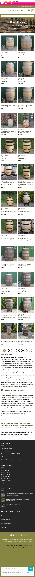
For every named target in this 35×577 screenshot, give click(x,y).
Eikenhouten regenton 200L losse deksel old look (25, 265)
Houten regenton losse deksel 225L (25, 54)
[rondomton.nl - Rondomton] (16, 10)
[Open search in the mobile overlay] (17, 16)
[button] (25, 11)
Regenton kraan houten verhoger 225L (24, 80)
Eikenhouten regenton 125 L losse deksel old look (25, 342)
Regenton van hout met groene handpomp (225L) (8, 131)
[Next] (30, 350)
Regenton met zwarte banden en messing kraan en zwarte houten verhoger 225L (8, 238)
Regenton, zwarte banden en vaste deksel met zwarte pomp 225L (8, 211)
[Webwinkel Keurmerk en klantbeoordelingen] (13, 535)
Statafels (3, 527)
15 (27, 350)
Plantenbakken (5, 519)
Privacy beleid (17, 541)
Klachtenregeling (7, 541)
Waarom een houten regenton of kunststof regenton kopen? (18, 499)
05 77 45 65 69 (21, 6)
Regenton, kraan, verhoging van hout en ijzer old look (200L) (8, 316)
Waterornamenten (6, 523)
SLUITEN (30, 568)
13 (20, 350)
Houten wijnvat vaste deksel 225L (8, 54)
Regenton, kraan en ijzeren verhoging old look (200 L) (24, 316)
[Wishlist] (29, 10)
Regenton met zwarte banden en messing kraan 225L (8, 183)
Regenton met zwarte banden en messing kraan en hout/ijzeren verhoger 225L (25, 238)
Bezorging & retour (27, 541)
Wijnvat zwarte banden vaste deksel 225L (8, 157)
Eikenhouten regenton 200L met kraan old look (8, 290)
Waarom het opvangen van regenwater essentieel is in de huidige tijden (19, 494)
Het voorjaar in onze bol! (13, 504)
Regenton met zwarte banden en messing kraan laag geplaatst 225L (26, 184)
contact (24, 369)
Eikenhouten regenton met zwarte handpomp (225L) (24, 131)
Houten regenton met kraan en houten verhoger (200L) (25, 290)
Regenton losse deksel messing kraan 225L (8, 80)
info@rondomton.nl (29, 6)
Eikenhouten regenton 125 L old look (9, 342)
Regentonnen (5, 516)
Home (12, 25)
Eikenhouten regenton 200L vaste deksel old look (8, 265)
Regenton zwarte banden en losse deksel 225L (25, 157)
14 (24, 350)
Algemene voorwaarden (26, 539)
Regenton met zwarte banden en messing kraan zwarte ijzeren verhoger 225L (25, 211)
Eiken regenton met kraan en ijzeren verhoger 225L (25, 106)
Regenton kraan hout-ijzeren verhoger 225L (8, 106)
